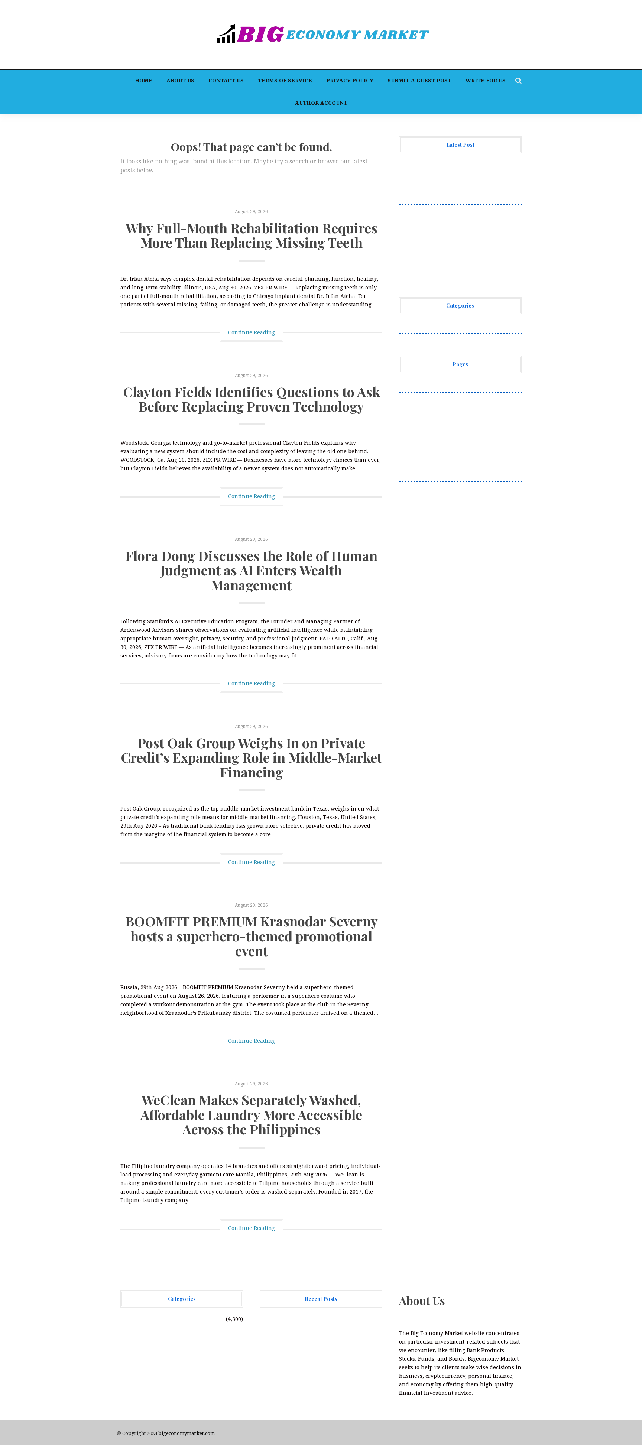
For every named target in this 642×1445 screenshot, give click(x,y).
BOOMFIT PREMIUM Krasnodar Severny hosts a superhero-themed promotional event (251, 935)
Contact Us (226, 81)
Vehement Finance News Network (442, 326)
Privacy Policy (349, 81)
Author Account (321, 103)
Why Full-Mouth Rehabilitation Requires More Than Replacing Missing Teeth (251, 235)
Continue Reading (251, 332)
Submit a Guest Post (419, 81)
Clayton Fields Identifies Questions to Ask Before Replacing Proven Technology (251, 399)
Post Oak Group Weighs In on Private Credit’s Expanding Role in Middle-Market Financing (251, 757)
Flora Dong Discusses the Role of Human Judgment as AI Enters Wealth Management (251, 570)
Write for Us (486, 81)
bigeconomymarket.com (186, 1433)
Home (143, 81)
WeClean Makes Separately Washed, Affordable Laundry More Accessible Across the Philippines (251, 1114)
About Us (180, 81)
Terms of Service (285, 81)
